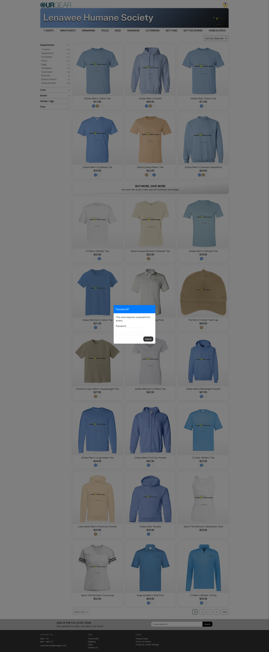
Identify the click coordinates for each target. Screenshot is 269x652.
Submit (148, 339)
